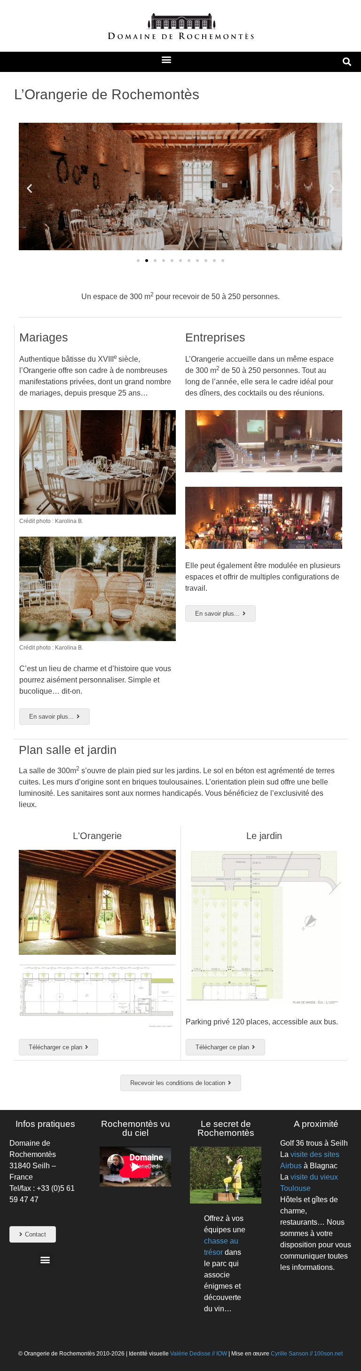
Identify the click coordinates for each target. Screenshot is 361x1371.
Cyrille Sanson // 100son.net (307, 1353)
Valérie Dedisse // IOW (199, 1353)
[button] (166, 59)
